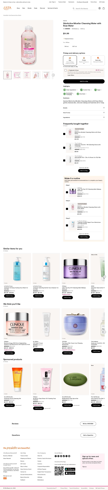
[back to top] (102, 484)
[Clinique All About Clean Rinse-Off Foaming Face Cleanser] (46, 385)
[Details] (84, 108)
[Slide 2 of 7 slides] (17, 75)
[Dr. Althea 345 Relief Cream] (46, 328)
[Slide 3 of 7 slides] (27, 75)
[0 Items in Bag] (104, 8)
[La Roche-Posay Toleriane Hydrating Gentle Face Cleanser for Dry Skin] (46, 273)
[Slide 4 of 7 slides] (36, 75)
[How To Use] (84, 112)
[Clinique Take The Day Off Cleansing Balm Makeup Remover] (75, 274)
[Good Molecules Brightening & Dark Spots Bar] (75, 383)
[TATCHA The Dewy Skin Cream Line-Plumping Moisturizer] (75, 329)
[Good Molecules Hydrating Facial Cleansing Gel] (17, 383)
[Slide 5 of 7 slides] (46, 75)
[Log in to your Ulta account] (100, 8)
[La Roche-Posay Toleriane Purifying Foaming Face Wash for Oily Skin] (17, 273)
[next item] (53, 75)
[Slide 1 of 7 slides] (7, 75)
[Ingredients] (84, 117)
